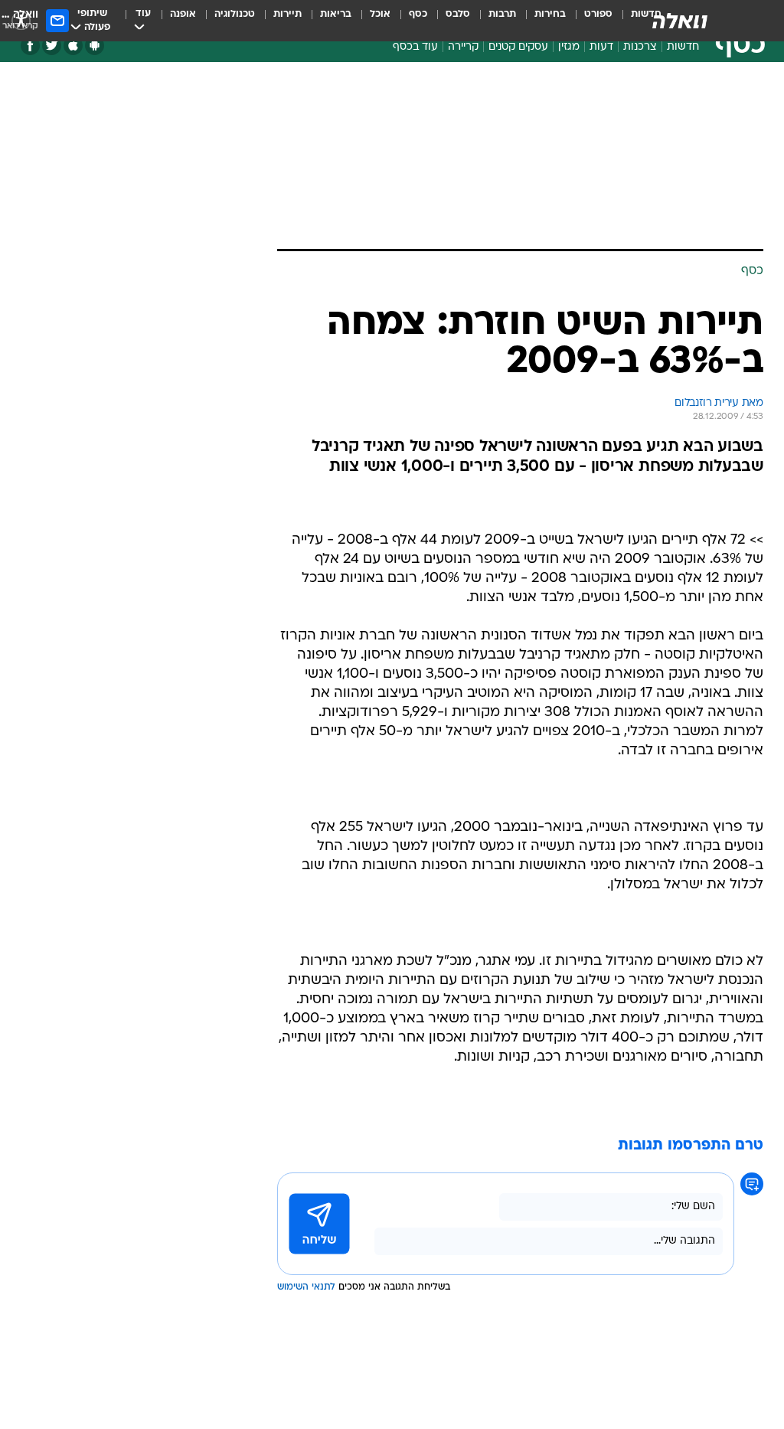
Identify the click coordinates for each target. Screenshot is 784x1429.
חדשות (683, 47)
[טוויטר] (51, 45)
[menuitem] (589, 20)
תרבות (502, 14)
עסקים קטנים (518, 47)
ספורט (598, 14)
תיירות (287, 14)
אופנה (183, 14)
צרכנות (640, 47)
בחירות (550, 14)
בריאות (335, 14)
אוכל (380, 14)
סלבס (458, 14)
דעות (601, 47)
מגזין (569, 47)
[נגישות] (21, 20)
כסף (418, 14)
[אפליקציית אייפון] (73, 45)
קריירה (463, 47)
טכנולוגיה (234, 14)
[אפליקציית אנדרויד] (94, 45)
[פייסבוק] (30, 45)
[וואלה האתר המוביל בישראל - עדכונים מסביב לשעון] (679, 20)
